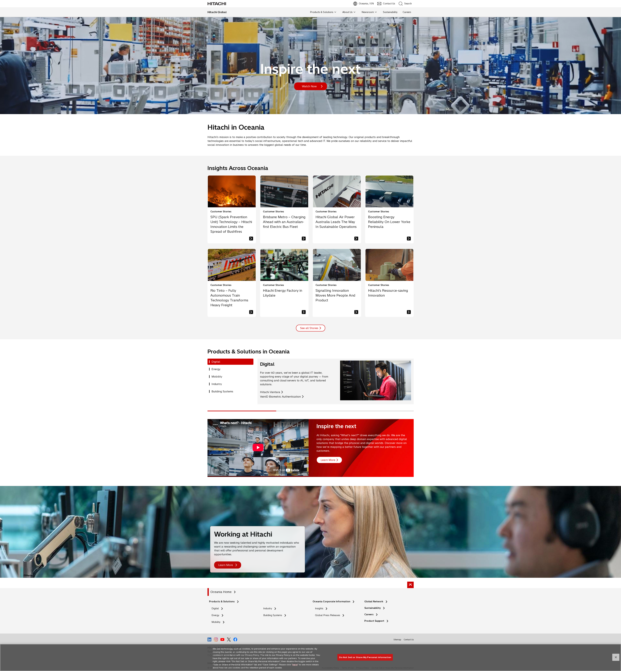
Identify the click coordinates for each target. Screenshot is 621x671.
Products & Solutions (222, 601)
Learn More (225, 565)
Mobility (216, 622)
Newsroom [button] (368, 12)
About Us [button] (347, 12)
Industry (267, 608)
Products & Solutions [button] (321, 12)
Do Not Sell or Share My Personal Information (365, 657)
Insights (319, 608)
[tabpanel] (335, 381)
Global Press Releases (327, 615)
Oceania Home (221, 592)
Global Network (373, 601)
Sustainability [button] (390, 12)
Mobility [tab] (217, 376)
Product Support (374, 620)
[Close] (615, 657)
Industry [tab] (217, 384)
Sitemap (397, 639)
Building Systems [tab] (222, 391)
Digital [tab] (216, 361)
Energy (215, 615)
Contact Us (409, 640)
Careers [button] (407, 12)
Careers (369, 614)
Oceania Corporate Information (331, 601)
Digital (215, 608)
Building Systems (272, 615)
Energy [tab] (216, 369)
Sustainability (372, 608)
